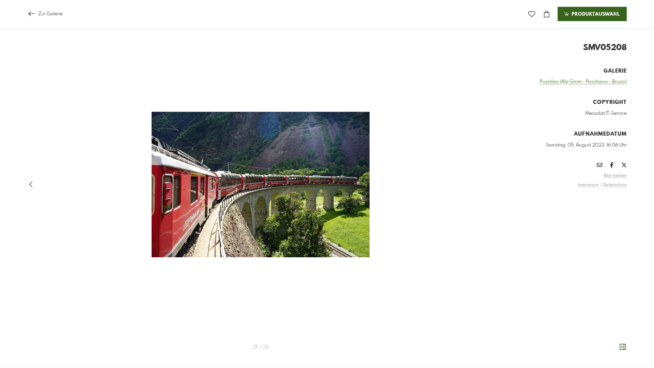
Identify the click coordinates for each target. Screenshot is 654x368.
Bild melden (615, 176)
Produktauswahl (595, 14)
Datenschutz (615, 185)
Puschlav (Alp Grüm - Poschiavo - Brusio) (583, 81)
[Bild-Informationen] (623, 347)
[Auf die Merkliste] (532, 14)
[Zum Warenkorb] (547, 14)
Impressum (588, 185)
